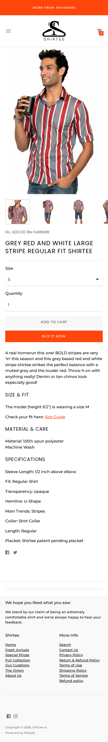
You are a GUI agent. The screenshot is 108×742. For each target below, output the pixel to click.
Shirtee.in (40, 727)
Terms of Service (73, 675)
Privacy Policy (71, 655)
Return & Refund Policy (79, 660)
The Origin (14, 670)
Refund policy (71, 681)
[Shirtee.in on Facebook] (9, 715)
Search (65, 644)
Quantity (13, 293)
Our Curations (17, 665)
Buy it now (54, 336)
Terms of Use (70, 665)
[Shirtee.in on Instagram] (15, 715)
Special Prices (17, 655)
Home (10, 644)
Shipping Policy (73, 670)
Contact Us (68, 650)
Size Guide (55, 416)
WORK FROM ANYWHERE (54, 7)
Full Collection (17, 660)
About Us (13, 675)
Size (9, 268)
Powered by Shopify (20, 733)
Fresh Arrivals (17, 650)
